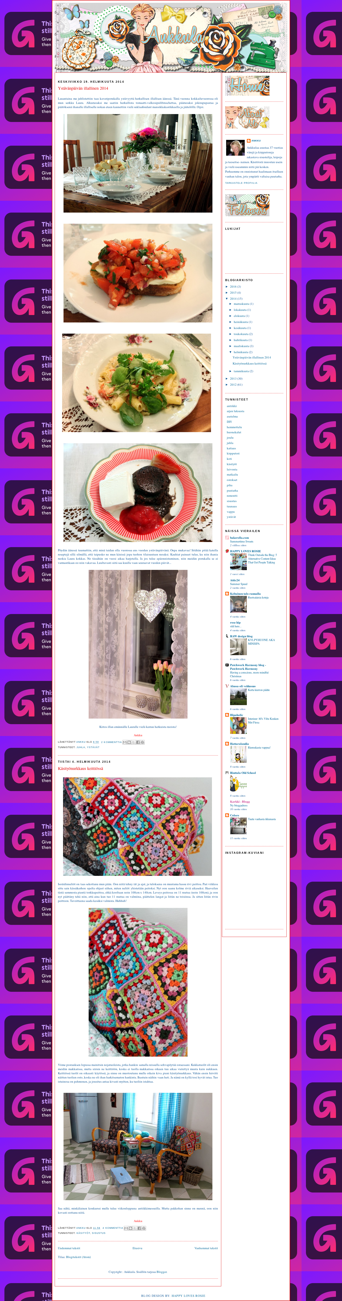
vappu (231, 511)
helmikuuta (241, 352)
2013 (233, 378)
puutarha (232, 490)
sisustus (99, 1233)
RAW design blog (241, 636)
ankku (81, 742)
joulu (230, 437)
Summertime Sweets (241, 541)
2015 (233, 292)
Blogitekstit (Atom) (78, 1257)
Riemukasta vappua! (259, 747)
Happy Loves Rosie (188, 1296)
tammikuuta (242, 371)
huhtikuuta (241, 340)
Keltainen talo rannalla (245, 593)
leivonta (232, 469)
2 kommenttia (111, 742)
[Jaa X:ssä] (133, 742)
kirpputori (233, 453)
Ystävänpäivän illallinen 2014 (83, 88)
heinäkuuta (241, 322)
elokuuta (240, 316)
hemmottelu (234, 427)
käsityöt (83, 1233)
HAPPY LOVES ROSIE (245, 551)
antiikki (232, 406)
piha (229, 485)
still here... (235, 626)
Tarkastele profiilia (241, 183)
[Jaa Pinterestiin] (142, 742)
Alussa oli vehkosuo (243, 686)
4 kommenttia (113, 1228)
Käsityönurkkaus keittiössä (80, 768)
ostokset (232, 480)
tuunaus (232, 506)
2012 (233, 384)
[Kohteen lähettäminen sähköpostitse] (124, 742)
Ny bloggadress (239, 805)
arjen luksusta (235, 411)
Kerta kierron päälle (259, 690)
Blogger (162, 1272)
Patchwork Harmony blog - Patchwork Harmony (248, 667)
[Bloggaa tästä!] (129, 742)
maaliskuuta (242, 346)
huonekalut (234, 432)
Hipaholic (236, 715)
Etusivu (137, 1248)
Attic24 (235, 580)
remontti (232, 495)
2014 (233, 298)
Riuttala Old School (243, 772)
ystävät (93, 747)
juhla (81, 747)
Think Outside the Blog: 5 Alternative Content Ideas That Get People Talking (262, 558)
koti (229, 459)
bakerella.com (239, 537)
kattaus (231, 448)
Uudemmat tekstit (69, 1248)
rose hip (235, 622)
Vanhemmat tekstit (206, 1248)
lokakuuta (240, 310)
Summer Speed (238, 584)
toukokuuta (241, 334)
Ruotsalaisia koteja (258, 597)
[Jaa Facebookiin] (138, 742)
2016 (233, 286)
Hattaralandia (239, 743)
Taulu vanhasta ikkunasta (262, 819)
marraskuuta (242, 304)
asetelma (232, 416)
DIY (229, 422)
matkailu (232, 474)
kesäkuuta (240, 328)
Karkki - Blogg (240, 801)
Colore (234, 815)
